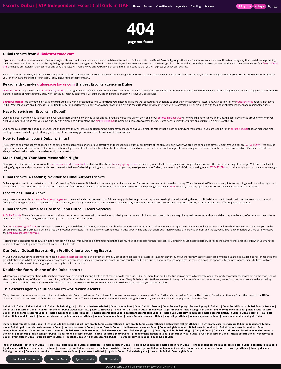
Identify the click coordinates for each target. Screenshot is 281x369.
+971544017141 (217, 167)
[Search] (269, 6)
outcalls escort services (70, 256)
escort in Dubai (239, 128)
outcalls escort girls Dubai (22, 226)
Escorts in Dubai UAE (169, 117)
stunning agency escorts (124, 164)
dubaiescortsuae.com (55, 53)
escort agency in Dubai (53, 90)
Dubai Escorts (10, 90)
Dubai (173, 186)
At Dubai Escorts (12, 215)
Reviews (209, 6)
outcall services (244, 101)
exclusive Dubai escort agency (48, 199)
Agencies (181, 6)
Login (261, 6)
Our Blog (196, 6)
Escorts (148, 6)
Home (136, 6)
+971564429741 (253, 144)
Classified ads (164, 6)
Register (246, 6)
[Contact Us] (275, 6)
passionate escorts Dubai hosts (68, 164)
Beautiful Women (13, 101)
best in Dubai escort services (23, 232)
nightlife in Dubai (105, 121)
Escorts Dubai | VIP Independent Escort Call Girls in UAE (65, 5)
